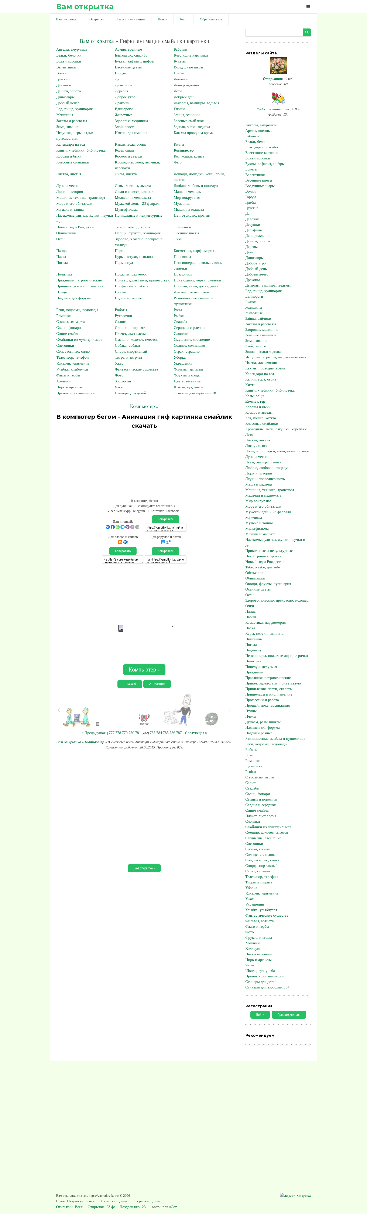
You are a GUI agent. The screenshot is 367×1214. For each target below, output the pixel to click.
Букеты (180, 61)
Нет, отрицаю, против (192, 215)
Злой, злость (125, 127)
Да (117, 79)
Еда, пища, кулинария (74, 109)
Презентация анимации (75, 393)
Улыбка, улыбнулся (72, 369)
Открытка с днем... (115, 1201)
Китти (179, 144)
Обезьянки (182, 227)
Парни (120, 250)
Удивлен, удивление (72, 363)
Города (120, 73)
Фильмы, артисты (188, 369)
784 (159, 733)
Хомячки (63, 381)
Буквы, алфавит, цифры (134, 61)
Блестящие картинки (191, 55)
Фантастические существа (136, 369)
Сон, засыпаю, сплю (73, 351)
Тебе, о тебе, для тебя (132, 227)
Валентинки (66, 67)
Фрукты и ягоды (187, 375)
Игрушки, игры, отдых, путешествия (275, 357)
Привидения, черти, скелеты (197, 280)
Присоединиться (288, 1015)
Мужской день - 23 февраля (137, 203)
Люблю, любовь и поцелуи (196, 185)
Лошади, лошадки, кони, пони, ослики (277, 451)
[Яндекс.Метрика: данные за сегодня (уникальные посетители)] (295, 1196)
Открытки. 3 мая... (83, 1201)
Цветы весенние (187, 381)
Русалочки (123, 316)
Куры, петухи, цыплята (134, 256)
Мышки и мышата (189, 209)
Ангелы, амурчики (71, 49)
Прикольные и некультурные (138, 215)
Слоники (181, 333)
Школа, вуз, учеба (188, 387)
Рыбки (179, 316)
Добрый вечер (67, 103)
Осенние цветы (186, 233)
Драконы (122, 103)
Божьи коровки (68, 61)
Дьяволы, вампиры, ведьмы (196, 103)
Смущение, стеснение (192, 339)
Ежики (179, 109)
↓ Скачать (130, 684)
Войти (260, 1015)
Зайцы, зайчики (187, 115)
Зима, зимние (67, 127)
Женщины (64, 115)
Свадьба (180, 321)
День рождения (186, 85)
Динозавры (65, 97)
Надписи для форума (73, 298)
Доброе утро (125, 97)
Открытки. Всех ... (71, 1207)
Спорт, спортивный (131, 351)
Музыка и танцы (70, 209)
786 (172, 733)
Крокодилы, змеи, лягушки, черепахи (276, 429)
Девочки (181, 79)
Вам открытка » (98, 41)
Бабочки (180, 49)
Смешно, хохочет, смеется (136, 339)
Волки (61, 73)
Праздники (183, 274)
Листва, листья (68, 174)
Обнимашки (66, 233)
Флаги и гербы (68, 375)
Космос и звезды (128, 156)
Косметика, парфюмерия (194, 250)
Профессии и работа (131, 286)
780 (131, 733)
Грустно (62, 79)
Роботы (121, 310)
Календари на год (70, 144)
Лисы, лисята (126, 174)
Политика (64, 274)
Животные (123, 115)
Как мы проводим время (193, 133)
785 (166, 733)
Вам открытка (85, 6)
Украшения (183, 363)
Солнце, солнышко (189, 345)
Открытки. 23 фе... (103, 1207)
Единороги (124, 109)
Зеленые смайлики (189, 121)
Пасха (61, 256)
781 (138, 733)
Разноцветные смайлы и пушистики (275, 738)
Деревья (121, 91)
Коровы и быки (69, 156)
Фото (119, 375)
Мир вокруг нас (187, 197)
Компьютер (184, 150)
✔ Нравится (157, 684)
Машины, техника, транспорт (80, 197)
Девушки (63, 85)
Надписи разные (128, 298)
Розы (178, 310)
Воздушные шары (188, 67)
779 (125, 733)
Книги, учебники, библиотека (81, 150)
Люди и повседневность (134, 191)
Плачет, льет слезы (130, 333)
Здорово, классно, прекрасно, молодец (277, 600)
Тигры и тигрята (128, 357)
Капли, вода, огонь (130, 144)
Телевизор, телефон (72, 357)
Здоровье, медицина (131, 121)
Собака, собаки (127, 345)
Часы (119, 387)
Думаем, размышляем (191, 292)
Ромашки (63, 316)
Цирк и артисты (69, 387)
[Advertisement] (144, 462)
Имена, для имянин (131, 133)
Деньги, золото (68, 91)
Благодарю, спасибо (131, 55)
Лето (178, 162)
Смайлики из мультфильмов (79, 339)
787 (179, 733)
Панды (61, 250)
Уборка (180, 357)
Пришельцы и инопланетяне (79, 286)
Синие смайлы (68, 333)
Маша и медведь (187, 191)
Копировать (166, 519)
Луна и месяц (67, 185)
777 (111, 733)
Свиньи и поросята (130, 327)
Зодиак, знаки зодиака (192, 127)
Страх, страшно (187, 351)
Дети (178, 91)
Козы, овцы (124, 150)
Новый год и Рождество (75, 227)
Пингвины (182, 256)
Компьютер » (144, 406)
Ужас (119, 363)
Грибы (179, 73)
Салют (120, 321)
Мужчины (182, 203)
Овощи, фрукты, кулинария (138, 233)
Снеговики (65, 345)
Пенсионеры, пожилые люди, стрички (276, 655)
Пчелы (120, 292)
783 (152, 733)
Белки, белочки (69, 55)
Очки (178, 239)
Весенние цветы (128, 67)
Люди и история (69, 191)
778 (118, 733)
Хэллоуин (123, 381)
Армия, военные (128, 49)
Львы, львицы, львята (133, 185)
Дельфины (123, 85)
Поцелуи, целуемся (131, 274)
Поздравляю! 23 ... (135, 1207)
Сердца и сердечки (189, 327)
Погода (62, 262)
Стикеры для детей (130, 393)
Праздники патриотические (79, 280)
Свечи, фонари (68, 327)
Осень (61, 239)
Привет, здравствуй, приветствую (142, 280)
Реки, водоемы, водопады (77, 310)
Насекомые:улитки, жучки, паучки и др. (275, 542)
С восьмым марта (70, 321)
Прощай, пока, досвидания (196, 286)
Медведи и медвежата (133, 197)
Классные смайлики (72, 162)
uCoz (173, 1207)
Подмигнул (124, 262)
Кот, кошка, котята (189, 156)
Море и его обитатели (74, 203)
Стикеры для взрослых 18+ (196, 393)
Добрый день (184, 97)
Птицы (62, 292)
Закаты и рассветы (71, 121)
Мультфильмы (126, 209)
